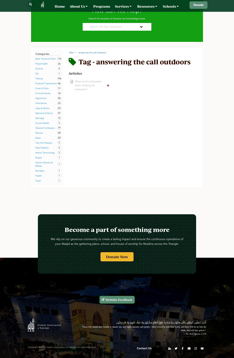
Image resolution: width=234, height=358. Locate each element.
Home (60, 6)
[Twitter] (176, 348)
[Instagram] (196, 348)
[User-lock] (169, 348)
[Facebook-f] (182, 348)
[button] (30, 4)
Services (122, 6)
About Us (78, 6)
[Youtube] (202, 348)
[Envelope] (189, 348)
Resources (146, 6)
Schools (170, 6)
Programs (101, 6)
